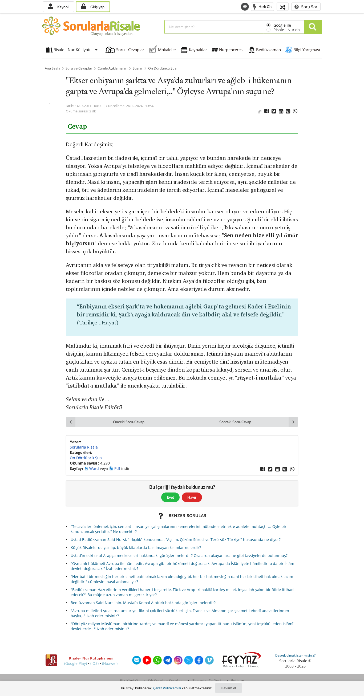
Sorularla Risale (84, 447)
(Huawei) (110, 663)
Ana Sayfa (52, 68)
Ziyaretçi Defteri (206, 680)
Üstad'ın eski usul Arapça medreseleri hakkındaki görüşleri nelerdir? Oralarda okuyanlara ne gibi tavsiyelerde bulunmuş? (179, 555)
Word (94, 468)
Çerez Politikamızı (167, 688)
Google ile (282, 25)
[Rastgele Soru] (283, 6)
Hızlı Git (265, 6)
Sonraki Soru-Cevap (235, 422)
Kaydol (62, 7)
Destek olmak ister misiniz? (295, 655)
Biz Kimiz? (129, 680)
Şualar (138, 68)
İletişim (237, 680)
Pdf (117, 468)
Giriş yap (96, 7)
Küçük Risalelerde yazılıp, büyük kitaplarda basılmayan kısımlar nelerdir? (136, 547)
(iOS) (94, 663)
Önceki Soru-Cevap (128, 422)
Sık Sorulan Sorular (165, 680)
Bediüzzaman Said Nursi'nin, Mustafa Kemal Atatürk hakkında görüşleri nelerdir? (143, 602)
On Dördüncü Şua (162, 68)
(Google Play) (75, 663)
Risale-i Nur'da (286, 29)
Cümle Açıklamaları (112, 68)
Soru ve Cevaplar (79, 68)
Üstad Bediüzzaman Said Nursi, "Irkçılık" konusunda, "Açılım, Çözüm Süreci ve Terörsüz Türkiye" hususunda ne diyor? (176, 539)
